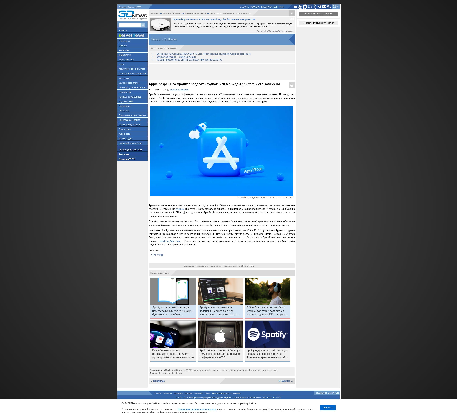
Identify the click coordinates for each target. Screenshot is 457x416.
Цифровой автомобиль (130, 143)
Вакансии (127, 158)
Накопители (125, 92)
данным (180, 209)
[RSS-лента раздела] (292, 13)
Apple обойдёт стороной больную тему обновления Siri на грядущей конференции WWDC (220, 354)
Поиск (207, 393)
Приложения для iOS (195, 13)
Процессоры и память (130, 120)
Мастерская (125, 78)
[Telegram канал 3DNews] (319, 6)
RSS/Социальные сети (130, 149)
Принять (328, 407)
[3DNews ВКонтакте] (295, 6)
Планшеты (124, 110)
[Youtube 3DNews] (300, 6)
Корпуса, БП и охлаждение (132, 73)
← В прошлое (157, 381)
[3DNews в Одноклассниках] (314, 6)
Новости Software (171, 13)
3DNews (154, 13)
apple (158, 373)
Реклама (254, 7)
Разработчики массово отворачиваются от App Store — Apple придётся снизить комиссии (173, 354)
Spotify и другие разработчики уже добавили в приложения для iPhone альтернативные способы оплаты (267, 354)
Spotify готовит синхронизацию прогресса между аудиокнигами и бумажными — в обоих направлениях (172, 311)
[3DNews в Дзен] (310, 6)
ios (173, 373)
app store (166, 373)
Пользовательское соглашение (226, 393)
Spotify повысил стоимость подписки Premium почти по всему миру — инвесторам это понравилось (218, 311)
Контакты (278, 7)
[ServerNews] (132, 36)
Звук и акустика (126, 59)
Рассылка (266, 7)
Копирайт (198, 393)
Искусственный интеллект (132, 69)
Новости (123, 30)
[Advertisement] (221, 72)
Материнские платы (129, 83)
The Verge (157, 254)
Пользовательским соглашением (197, 409)
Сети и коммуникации (129, 124)
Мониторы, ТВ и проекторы (132, 87)
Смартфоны (125, 129)
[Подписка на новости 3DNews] (324, 6)
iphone (179, 373)
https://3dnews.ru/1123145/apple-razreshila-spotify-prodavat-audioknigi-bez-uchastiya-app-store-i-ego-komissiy (223, 370)
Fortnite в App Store (169, 241)
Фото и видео (125, 138)
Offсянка (123, 45)
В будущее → (286, 381)
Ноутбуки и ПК (126, 101)
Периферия (125, 106)
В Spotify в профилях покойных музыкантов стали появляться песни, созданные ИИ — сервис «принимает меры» (266, 311)
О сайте (244, 7)
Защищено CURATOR (327, 393)
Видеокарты (125, 55)
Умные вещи (125, 134)
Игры (121, 64)
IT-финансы (124, 41)
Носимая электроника (130, 97)
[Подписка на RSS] (329, 6)
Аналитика (124, 50)
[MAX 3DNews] (305, 6)
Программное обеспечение (132, 115)
